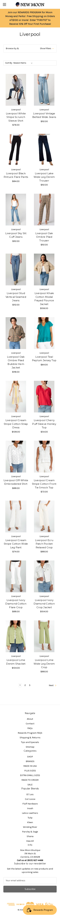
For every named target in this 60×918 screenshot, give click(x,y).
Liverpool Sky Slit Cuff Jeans (15, 235)
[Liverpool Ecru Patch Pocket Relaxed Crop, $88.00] (44, 516)
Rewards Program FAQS (30, 733)
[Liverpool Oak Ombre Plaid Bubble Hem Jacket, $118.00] (16, 333)
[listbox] (23, 63)
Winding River (30, 827)
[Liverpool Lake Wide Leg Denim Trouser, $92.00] (44, 150)
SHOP (30, 756)
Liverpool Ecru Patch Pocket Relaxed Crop (44, 544)
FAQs (30, 728)
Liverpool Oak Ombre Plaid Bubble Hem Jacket (15, 362)
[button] (30, 48)
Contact (30, 723)
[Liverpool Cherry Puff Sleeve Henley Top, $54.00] (44, 397)
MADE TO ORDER (30, 780)
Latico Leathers (30, 813)
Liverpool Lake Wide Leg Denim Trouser (44, 177)
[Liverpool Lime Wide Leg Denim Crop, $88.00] (44, 636)
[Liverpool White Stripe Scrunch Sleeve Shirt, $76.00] (16, 90)
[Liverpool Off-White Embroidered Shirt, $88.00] (16, 456)
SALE (30, 784)
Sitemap (30, 747)
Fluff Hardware (30, 803)
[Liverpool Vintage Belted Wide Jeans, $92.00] (44, 90)
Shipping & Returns (30, 737)
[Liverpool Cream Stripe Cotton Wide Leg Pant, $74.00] (16, 516)
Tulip (30, 817)
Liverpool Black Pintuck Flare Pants (16, 175)
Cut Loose (30, 799)
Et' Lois (30, 794)
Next (51, 685)
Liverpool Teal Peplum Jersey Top (44, 358)
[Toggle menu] (4, 4)
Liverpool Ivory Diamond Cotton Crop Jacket (44, 604)
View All (30, 841)
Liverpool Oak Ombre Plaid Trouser (44, 237)
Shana (30, 836)
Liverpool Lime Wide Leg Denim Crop (44, 663)
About (30, 719)
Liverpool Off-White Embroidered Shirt (16, 482)
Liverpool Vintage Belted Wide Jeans (44, 115)
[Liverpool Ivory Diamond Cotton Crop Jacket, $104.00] (44, 576)
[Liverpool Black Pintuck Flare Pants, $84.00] (16, 150)
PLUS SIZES (30, 770)
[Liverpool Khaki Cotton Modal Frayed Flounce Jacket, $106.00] (44, 269)
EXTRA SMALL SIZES (30, 775)
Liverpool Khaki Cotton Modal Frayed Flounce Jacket (44, 299)
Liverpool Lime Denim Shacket (15, 661)
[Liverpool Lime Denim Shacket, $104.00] (16, 636)
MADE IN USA (30, 766)
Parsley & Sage (30, 831)
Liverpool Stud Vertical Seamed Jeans (16, 297)
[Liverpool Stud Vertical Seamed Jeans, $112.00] (16, 269)
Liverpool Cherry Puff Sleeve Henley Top (44, 424)
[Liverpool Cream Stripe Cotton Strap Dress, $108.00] (16, 397)
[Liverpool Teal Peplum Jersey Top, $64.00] (44, 333)
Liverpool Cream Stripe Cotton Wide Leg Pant (16, 544)
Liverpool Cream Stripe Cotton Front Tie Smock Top (44, 484)
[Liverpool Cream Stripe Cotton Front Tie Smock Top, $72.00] (44, 456)
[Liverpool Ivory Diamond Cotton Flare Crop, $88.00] (16, 576)
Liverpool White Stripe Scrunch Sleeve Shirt (16, 117)
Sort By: (8, 63)
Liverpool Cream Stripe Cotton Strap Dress (16, 424)
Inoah (30, 808)
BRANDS (30, 761)
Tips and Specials (30, 742)
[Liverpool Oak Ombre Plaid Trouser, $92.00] (44, 209)
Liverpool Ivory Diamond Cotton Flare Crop (15, 604)
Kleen (30, 822)
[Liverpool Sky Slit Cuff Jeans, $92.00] (16, 209)
